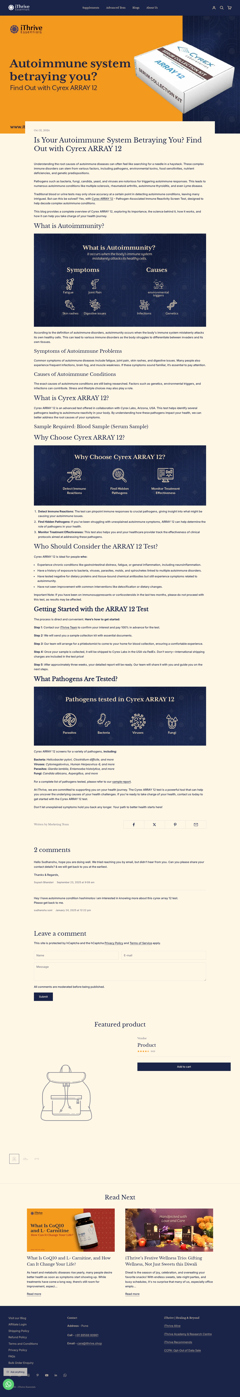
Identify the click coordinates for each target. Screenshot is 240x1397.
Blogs (135, 7)
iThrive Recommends (178, 1342)
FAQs (11, 1356)
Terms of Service (141, 943)
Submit (43, 996)
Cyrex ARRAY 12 (102, 198)
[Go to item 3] (37, 1159)
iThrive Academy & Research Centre (188, 1334)
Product (146, 1045)
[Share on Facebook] (134, 824)
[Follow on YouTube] (46, 1375)
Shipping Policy (18, 1331)
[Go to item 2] (25, 1159)
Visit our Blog (17, 1318)
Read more (34, 1294)
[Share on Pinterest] (175, 824)
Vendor (142, 1038)
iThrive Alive (172, 1326)
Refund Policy (17, 1337)
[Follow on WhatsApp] (65, 1375)
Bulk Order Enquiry (21, 1363)
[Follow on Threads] (28, 1375)
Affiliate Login (17, 1324)
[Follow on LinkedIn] (56, 1375)
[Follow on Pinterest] (37, 1375)
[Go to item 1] (14, 1159)
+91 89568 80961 (86, 1335)
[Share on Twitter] (154, 824)
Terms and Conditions (23, 1343)
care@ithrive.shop (89, 1343)
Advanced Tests (115, 7)
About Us (152, 7)
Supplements (90, 7)
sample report (121, 781)
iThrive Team (68, 627)
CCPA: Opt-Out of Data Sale (182, 1350)
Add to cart (184, 1066)
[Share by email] (196, 824)
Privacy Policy (114, 943)
